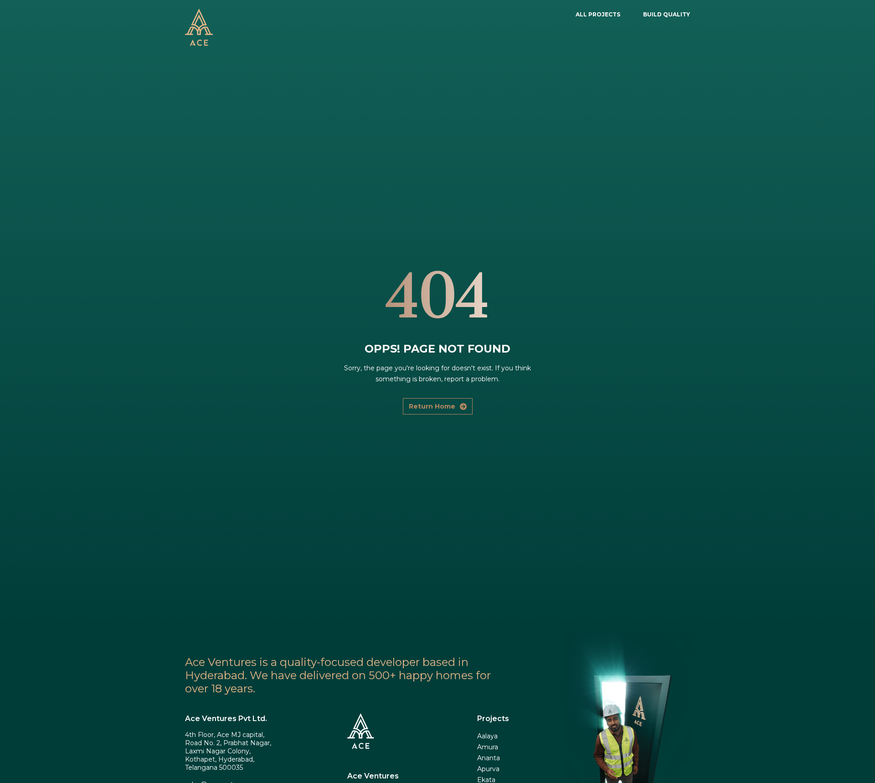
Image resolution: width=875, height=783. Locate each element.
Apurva (488, 769)
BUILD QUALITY (666, 14)
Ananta (488, 758)
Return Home (432, 406)
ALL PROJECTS (598, 14)
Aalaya (487, 736)
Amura (487, 747)
